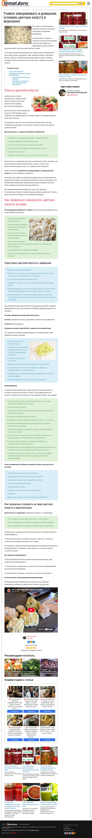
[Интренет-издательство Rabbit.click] (15, 833)
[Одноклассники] (31, 642)
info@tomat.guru (34, 830)
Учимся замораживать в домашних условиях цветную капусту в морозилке (50, 9)
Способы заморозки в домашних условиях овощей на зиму (13, 673)
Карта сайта (68, 829)
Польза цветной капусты (16, 71)
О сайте (67, 827)
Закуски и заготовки (15, 9)
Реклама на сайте (69, 830)
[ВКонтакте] (29, 642)
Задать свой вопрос (72, 95)
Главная (5, 9)
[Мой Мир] (34, 642)
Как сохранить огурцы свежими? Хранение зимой (29, 673)
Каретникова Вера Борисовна (77, 92)
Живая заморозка (26, 9)
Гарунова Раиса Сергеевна (31, 637)
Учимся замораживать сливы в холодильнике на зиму (48, 672)
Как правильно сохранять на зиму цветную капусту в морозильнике (20, 82)
